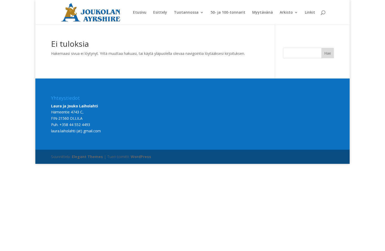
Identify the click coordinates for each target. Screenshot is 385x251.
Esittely (160, 13)
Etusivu (139, 13)
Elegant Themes (87, 156)
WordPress (141, 156)
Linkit (310, 13)
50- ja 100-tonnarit (228, 13)
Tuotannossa (186, 13)
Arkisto (286, 13)
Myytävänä (262, 13)
